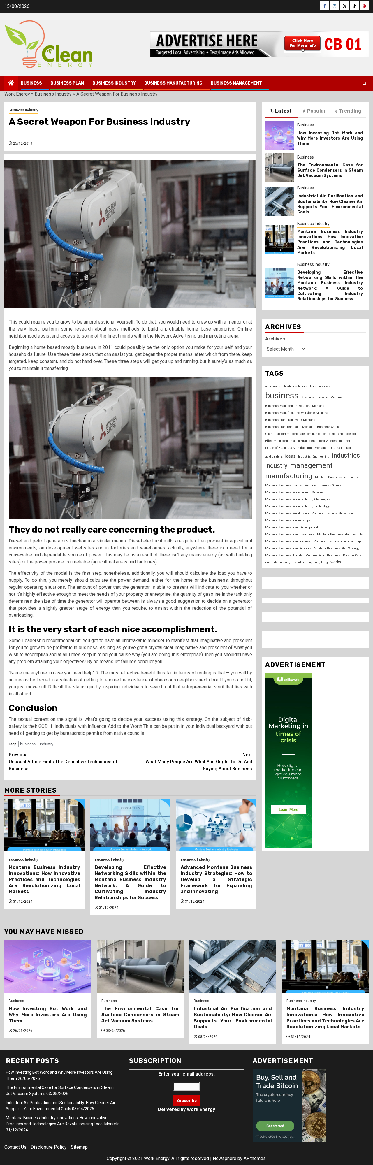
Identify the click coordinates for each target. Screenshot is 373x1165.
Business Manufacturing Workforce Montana (296, 413)
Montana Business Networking (333, 513)
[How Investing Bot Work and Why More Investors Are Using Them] (279, 135)
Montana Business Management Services (294, 492)
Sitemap (79, 1147)
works (335, 561)
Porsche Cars (352, 555)
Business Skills (328, 427)
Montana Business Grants (323, 485)
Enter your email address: (186, 1091)
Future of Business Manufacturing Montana (296, 448)
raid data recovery (277, 562)
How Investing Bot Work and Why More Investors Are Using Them (330, 138)
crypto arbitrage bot (342, 434)
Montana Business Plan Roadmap (337, 541)
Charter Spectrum (277, 434)
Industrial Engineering (313, 456)
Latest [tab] (283, 111)
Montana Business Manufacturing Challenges (297, 499)
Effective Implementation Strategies (290, 441)
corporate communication (309, 434)
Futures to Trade (341, 448)
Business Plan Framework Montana (290, 420)
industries (346, 455)
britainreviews (320, 386)
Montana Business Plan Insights (340, 534)
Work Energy (17, 94)
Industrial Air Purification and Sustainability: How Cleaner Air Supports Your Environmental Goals (330, 204)
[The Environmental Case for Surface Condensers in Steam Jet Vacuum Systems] (279, 167)
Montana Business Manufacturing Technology (297, 506)
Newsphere (224, 1158)
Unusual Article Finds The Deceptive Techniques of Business (63, 762)
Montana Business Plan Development (291, 527)
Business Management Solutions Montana (294, 406)
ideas (290, 456)
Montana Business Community (336, 477)
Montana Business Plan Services (288, 548)
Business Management (236, 83)
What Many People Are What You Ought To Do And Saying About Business (198, 762)
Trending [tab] (350, 111)
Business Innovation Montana (322, 397)
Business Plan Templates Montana (289, 427)
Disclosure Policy (49, 1147)
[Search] (364, 83)
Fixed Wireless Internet (333, 441)
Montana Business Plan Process (288, 541)
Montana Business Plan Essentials (289, 534)
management (311, 465)
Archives (275, 339)
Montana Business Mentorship (287, 513)
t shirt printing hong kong (310, 562)
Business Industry (114, 83)
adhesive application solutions (286, 386)
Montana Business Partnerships (288, 520)
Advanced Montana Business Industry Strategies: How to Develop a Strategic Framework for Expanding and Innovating (216, 879)
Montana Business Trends (284, 555)
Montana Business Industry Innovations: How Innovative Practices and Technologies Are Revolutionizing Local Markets (44, 879)
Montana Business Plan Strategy (336, 548)
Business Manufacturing (173, 83)
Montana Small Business (322, 555)
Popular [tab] (316, 111)
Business (31, 83)
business (28, 744)
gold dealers (274, 456)
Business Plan (67, 83)
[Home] (11, 84)
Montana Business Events (283, 485)
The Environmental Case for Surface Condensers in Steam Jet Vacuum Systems (330, 170)
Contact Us (15, 1147)
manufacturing (288, 476)
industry (46, 744)
